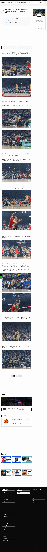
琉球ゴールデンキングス (7, 545)
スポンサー (5, 518)
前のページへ (7, 20)
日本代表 (4, 534)
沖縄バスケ (5, 538)
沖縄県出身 (5, 542)
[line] (41, 0)
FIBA (4, 497)
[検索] (45, 0)
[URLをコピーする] (1, 278)
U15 (4, 507)
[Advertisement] (16, 35)
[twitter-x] (39, 0)
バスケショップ (6, 523)
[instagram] (40, 0)
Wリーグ (4, 512)
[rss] (43, 0)
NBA (4, 501)
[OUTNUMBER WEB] (3, 3)
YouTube (4, 514)
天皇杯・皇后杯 (6, 531)
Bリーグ (4, 492)
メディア (4, 527)
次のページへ (7, 24)
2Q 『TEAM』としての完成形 (11, 22)
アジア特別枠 (5, 516)
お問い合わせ (35, 504)
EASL (4, 494)
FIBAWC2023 (5, 499)
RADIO (4, 503)
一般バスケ (5, 529)
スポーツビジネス (6, 521)
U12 (4, 505)
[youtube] (42, 0)
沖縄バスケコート (6, 540)
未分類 (4, 536)
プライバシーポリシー (36, 507)
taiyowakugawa (6, 424)
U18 (4, 510)
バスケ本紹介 (5, 525)
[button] (1, 273)
